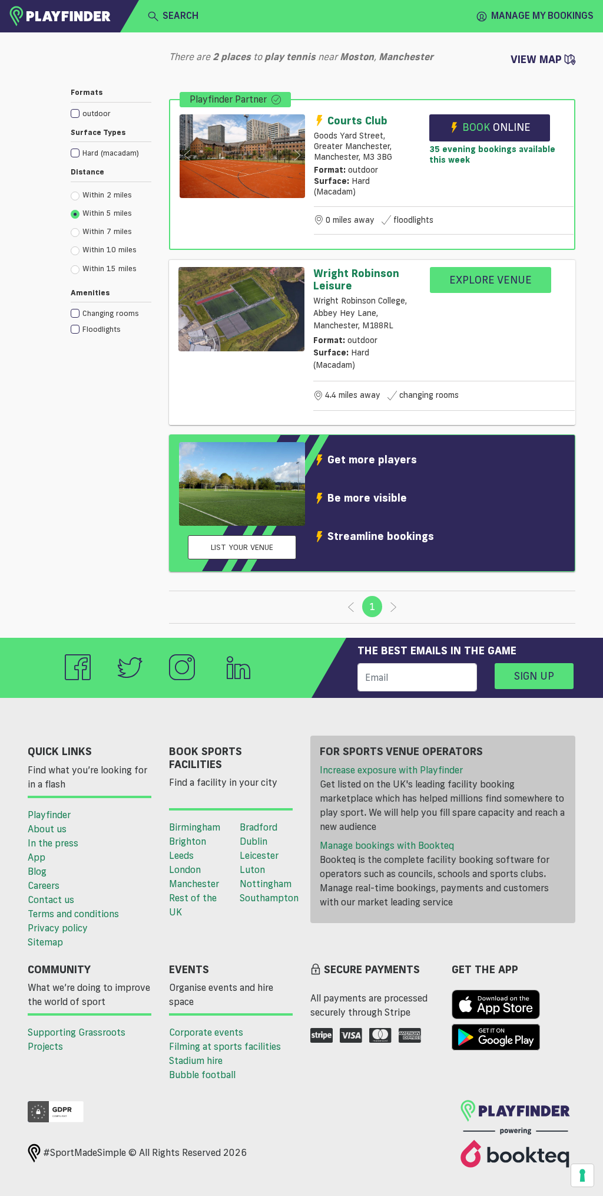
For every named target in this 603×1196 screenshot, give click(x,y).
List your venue (242, 547)
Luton (252, 869)
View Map (538, 59)
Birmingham (194, 827)
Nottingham (265, 883)
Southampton (269, 898)
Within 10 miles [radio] (109, 249)
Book (496, 127)
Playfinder (49, 815)
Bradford (258, 827)
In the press (53, 843)
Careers (43, 885)
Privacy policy (58, 928)
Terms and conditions (73, 914)
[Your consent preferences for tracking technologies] (582, 1175)
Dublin (253, 841)
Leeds (181, 855)
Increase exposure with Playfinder (391, 770)
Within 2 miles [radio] (107, 194)
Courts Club (357, 120)
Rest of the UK (193, 905)
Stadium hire (196, 1060)
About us (47, 829)
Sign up (534, 675)
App (36, 857)
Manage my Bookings (542, 15)
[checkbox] (111, 112)
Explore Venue (490, 279)
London (185, 869)
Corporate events (206, 1032)
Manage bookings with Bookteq (387, 845)
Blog (37, 871)
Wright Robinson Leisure (356, 279)
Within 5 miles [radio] (107, 213)
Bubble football (202, 1074)
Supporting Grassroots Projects (76, 1039)
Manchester (194, 883)
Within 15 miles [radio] (109, 268)
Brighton (187, 841)
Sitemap (45, 942)
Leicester (259, 855)
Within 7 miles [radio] (107, 231)
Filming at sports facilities (225, 1046)
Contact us (51, 899)
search (180, 15)
